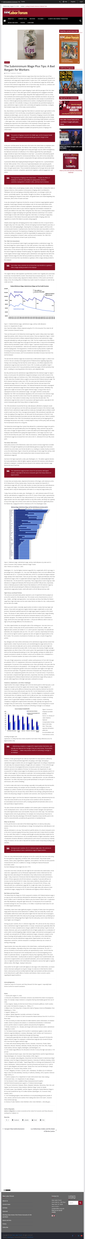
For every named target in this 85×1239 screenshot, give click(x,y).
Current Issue (22, 19)
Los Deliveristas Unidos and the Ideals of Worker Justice (43, 1130)
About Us (11, 19)
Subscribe (31, 22)
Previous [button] (61, 82)
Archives (32, 19)
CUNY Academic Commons (10, 2)
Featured (7, 62)
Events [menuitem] (23, 1)
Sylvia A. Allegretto (17, 73)
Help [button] (66, 1)
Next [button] (80, 82)
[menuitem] (60, 1)
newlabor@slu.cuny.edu (58, 1208)
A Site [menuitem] (10, 2)
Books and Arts (13, 22)
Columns (41, 19)
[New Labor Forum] (5, 21)
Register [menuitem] (73, 1)
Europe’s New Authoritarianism (14, 1129)
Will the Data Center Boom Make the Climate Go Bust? (40, 6)
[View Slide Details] (70, 82)
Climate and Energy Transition (58, 19)
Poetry (23, 22)
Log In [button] (81, 1)
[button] (14, 19)
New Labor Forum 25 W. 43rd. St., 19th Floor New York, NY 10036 (59, 1202)
